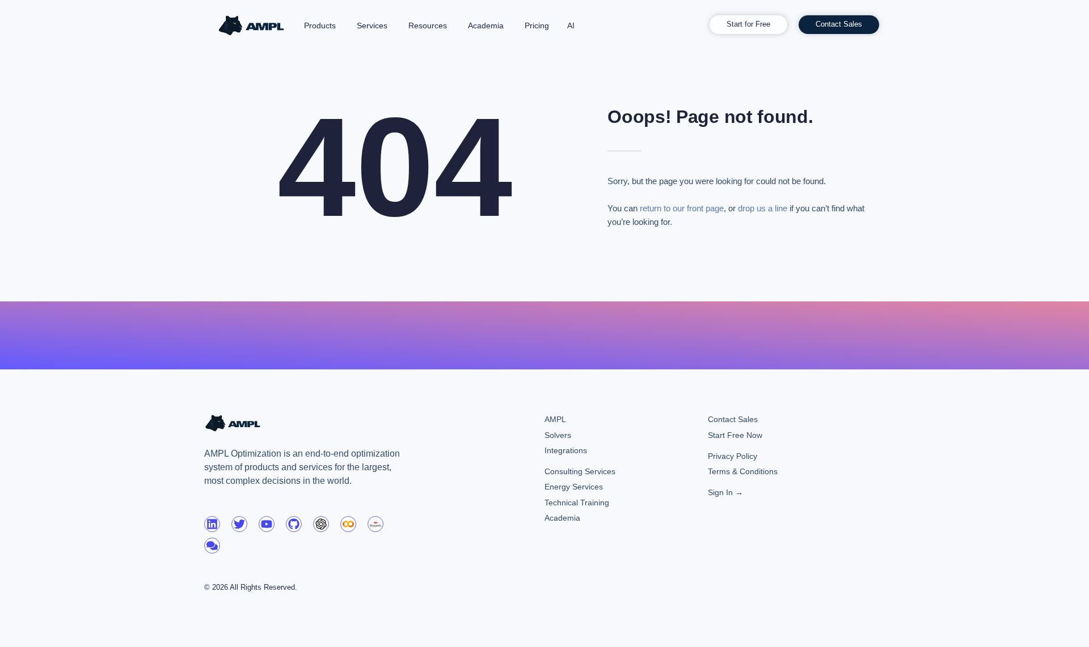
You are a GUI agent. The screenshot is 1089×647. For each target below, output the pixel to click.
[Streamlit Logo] (375, 524)
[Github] (294, 524)
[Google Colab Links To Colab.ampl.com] (348, 524)
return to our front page (682, 208)
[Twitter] (239, 524)
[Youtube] (267, 524)
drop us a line (762, 208)
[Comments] (212, 546)
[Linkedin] (212, 524)
